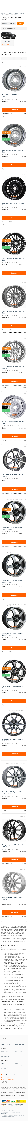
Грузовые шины (5, 1042)
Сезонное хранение (6, 1053)
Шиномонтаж (4, 1051)
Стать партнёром (19, 1065)
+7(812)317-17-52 (9, 1075)
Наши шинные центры (8, 1079)
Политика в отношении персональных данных (12, 1115)
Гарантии (3, 1068)
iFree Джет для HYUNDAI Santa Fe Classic (12, 845)
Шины (13, 23)
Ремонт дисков (18, 1051)
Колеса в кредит (5, 1066)
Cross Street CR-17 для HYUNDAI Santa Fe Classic (12, 740)
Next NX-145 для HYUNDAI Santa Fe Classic (13, 422)
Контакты (17, 1066)
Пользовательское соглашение (9, 1116)
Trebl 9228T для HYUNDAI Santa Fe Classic (13, 204)
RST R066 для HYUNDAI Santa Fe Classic (12, 687)
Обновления (11, 1110)
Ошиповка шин (18, 1054)
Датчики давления (19, 1044)
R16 (21, 58)
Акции (2, 1063)
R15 (7, 58)
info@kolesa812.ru (7, 1077)
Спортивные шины (5, 1044)
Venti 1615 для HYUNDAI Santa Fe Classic (12, 475)
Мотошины (17, 1041)
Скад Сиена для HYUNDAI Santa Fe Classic (13, 259)
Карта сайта (4, 1110)
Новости (17, 1063)
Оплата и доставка (5, 1065)
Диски (20, 23)
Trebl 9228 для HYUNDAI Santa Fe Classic (12, 96)
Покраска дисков (19, 1053)
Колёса (6, 23)
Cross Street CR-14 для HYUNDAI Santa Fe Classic (12, 528)
